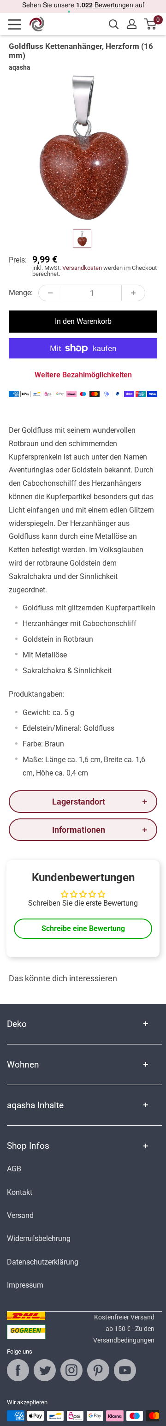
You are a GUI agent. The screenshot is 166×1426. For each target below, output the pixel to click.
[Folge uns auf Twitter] (45, 1370)
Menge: (21, 292)
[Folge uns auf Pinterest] (98, 1370)
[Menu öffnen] (17, 24)
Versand (20, 1215)
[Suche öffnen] (114, 24)
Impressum (25, 1285)
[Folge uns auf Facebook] (18, 1370)
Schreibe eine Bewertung (83, 928)
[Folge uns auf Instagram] (71, 1370)
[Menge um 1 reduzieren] (50, 293)
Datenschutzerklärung (42, 1262)
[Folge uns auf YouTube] (125, 1370)
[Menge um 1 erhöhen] (133, 293)
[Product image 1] (82, 238)
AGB (14, 1168)
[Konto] (131, 24)
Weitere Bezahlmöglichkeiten (83, 374)
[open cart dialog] (150, 24)
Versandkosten (82, 267)
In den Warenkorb (83, 321)
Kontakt (19, 1192)
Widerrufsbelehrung (39, 1238)
